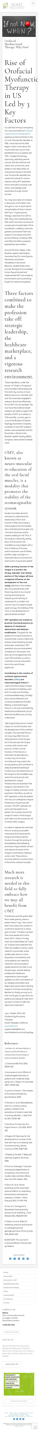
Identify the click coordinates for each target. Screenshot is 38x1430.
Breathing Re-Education (12, 1284)
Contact (7, 1303)
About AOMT (8, 1276)
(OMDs (17, 679)
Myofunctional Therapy (12, 1287)
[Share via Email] (28, 1259)
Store (6, 1291)
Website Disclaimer (11, 1332)
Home (6, 1272)
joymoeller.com (11, 1026)
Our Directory (9, 1299)
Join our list (12, 1364)
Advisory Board (9, 1295)
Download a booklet (19, 1401)
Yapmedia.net (19, 1426)
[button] (33, 3)
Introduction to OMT (11, 1280)
